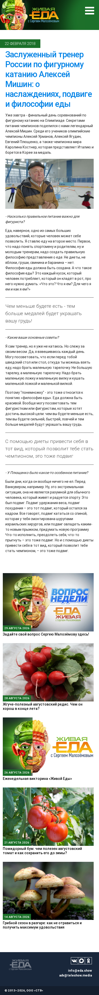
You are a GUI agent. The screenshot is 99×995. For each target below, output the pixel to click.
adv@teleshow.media (75, 975)
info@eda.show (80, 970)
